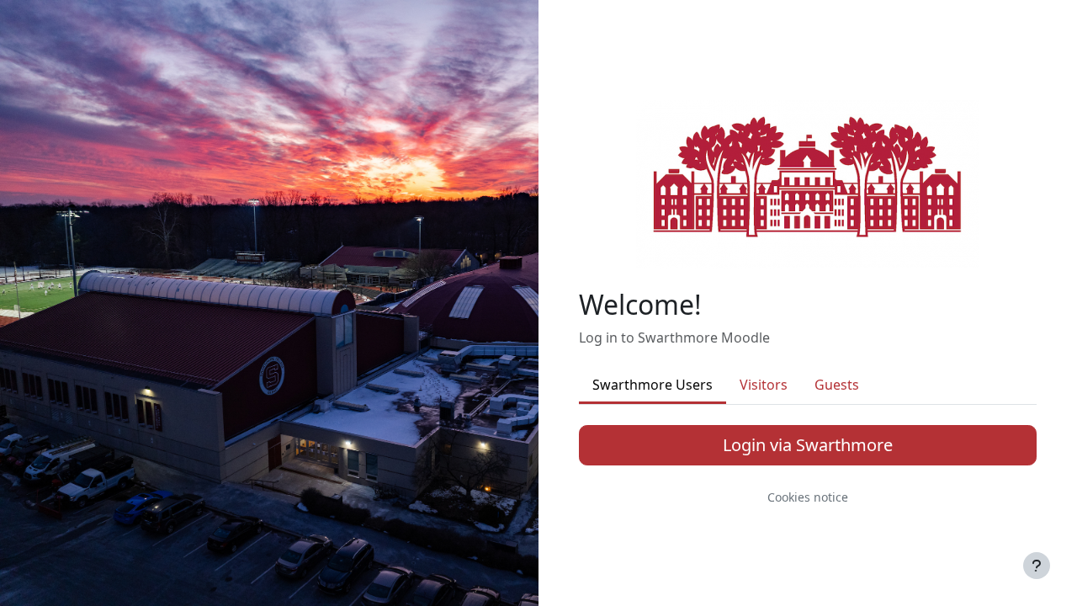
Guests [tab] (836, 384)
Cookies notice (807, 497)
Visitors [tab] (764, 384)
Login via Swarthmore (808, 444)
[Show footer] (1036, 565)
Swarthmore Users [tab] (652, 384)
